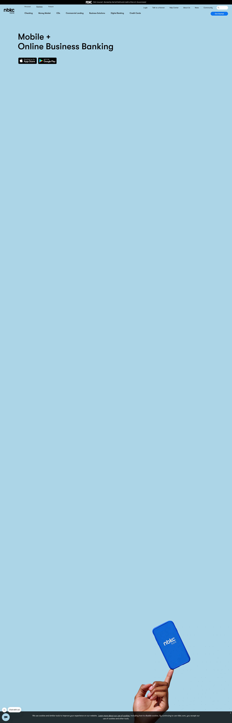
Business (39, 7)
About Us (186, 8)
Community (208, 8)
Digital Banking (117, 13)
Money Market (44, 13)
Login (145, 8)
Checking (29, 13)
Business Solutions (97, 13)
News (197, 8)
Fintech (51, 7)
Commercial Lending (74, 13)
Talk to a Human (158, 8)
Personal (28, 7)
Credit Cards (135, 13)
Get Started (219, 14)
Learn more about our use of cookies (114, 716)
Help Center (174, 8)
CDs (58, 13)
